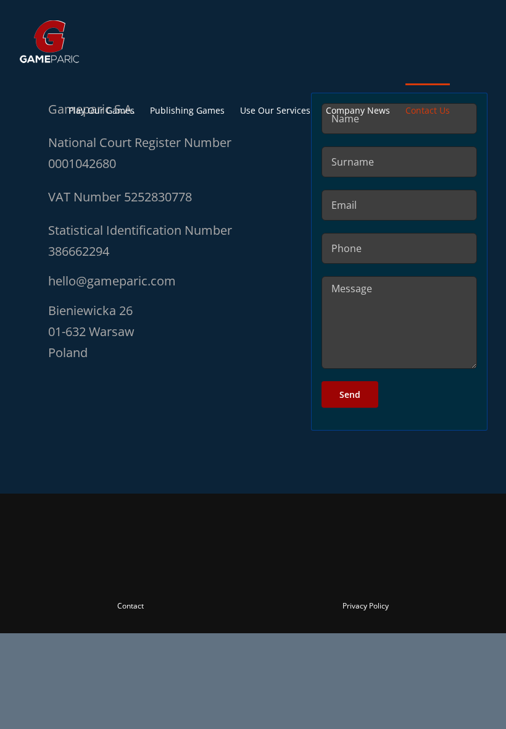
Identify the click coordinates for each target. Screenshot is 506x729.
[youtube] (253, 573)
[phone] (320, 573)
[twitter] (209, 573)
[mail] (297, 573)
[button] (468, 109)
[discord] (275, 573)
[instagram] (231, 573)
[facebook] (186, 573)
